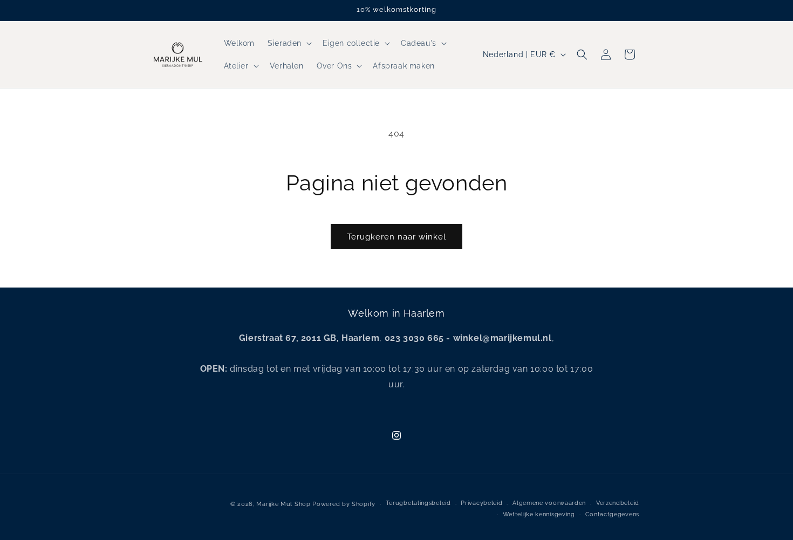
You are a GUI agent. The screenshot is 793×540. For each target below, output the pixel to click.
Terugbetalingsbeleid (418, 503)
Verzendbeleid (617, 503)
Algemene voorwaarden (549, 503)
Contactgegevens (612, 514)
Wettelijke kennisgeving (539, 514)
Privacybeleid (481, 503)
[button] (288, 43)
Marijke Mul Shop (283, 504)
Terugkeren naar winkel (396, 237)
